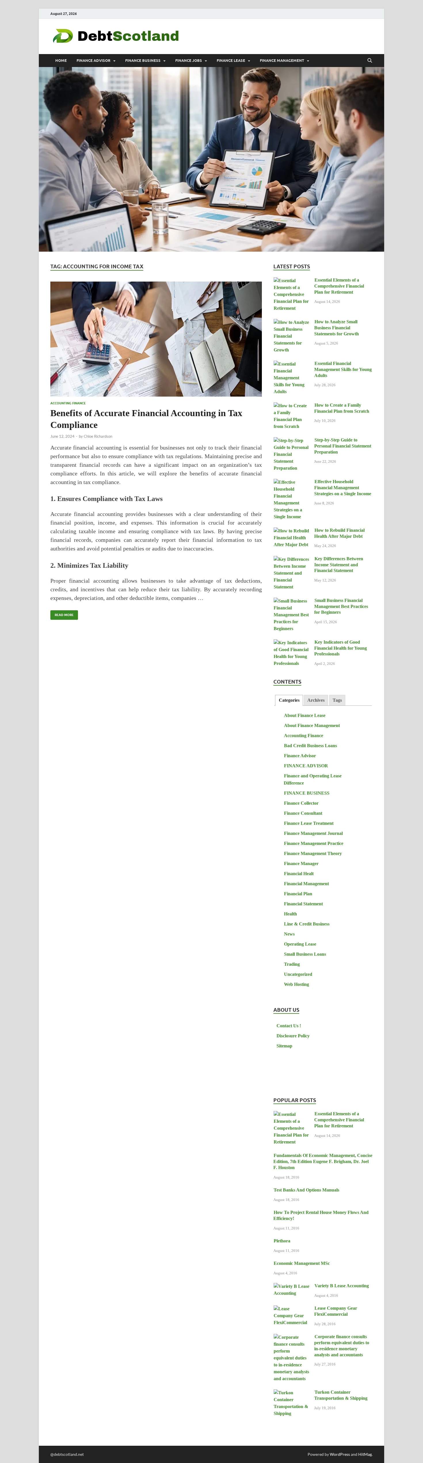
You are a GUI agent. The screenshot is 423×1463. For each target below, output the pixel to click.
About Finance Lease (304, 715)
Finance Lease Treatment (309, 823)
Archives (316, 700)
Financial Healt (299, 873)
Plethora (282, 1240)
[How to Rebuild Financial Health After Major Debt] (291, 531)
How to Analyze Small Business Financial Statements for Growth (336, 327)
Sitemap (284, 1045)
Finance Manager (301, 863)
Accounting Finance (68, 403)
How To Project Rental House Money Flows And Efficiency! (321, 1215)
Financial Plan (298, 893)
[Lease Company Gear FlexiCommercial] (291, 1309)
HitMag (365, 1454)
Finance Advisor (300, 755)
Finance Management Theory (313, 853)
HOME (61, 60)
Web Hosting (296, 984)
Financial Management (306, 883)
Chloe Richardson (98, 436)
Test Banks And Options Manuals (306, 1189)
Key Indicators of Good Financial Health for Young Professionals (340, 648)
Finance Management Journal (313, 833)
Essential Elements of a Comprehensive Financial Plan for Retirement (339, 286)
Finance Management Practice (313, 843)
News (289, 934)
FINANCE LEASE (231, 60)
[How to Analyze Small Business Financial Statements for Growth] (291, 322)
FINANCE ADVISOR (93, 60)
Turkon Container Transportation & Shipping (340, 1395)
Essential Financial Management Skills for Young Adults (343, 369)
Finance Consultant (303, 813)
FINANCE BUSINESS (143, 60)
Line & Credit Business (306, 923)
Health (290, 913)
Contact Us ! (289, 1025)
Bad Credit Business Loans (310, 745)
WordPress (340, 1454)
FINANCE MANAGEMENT (282, 60)
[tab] (289, 700)
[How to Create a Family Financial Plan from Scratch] (291, 406)
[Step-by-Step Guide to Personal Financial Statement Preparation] (291, 441)
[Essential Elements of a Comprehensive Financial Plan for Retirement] (291, 281)
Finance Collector (301, 803)
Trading (292, 964)
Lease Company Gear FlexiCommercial (335, 1311)
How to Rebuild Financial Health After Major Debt (339, 533)
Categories (289, 700)
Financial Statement (303, 903)
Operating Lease (300, 944)
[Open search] (369, 60)
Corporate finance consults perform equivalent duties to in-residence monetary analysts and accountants (341, 1345)
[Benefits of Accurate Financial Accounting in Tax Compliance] (156, 339)
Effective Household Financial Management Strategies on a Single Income (342, 487)
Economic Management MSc (302, 1263)
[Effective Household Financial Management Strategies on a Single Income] (291, 482)
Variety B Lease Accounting (342, 1285)
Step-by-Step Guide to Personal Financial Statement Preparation (342, 445)
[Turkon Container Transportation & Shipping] (291, 1393)
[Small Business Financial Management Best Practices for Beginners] (291, 601)
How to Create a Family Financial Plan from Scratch (341, 408)
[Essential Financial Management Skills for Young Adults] (291, 364)
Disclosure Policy (293, 1035)
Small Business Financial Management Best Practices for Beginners (341, 606)
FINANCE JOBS (188, 60)
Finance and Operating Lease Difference (313, 779)
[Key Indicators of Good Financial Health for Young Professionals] (291, 643)
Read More (62, 613)
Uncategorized (298, 974)
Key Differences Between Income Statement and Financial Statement (338, 564)
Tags (337, 700)
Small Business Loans (305, 954)
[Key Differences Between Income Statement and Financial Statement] (291, 559)
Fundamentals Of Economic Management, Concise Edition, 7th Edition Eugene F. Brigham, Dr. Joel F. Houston (322, 1161)
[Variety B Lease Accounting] (291, 1286)
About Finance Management (312, 725)
